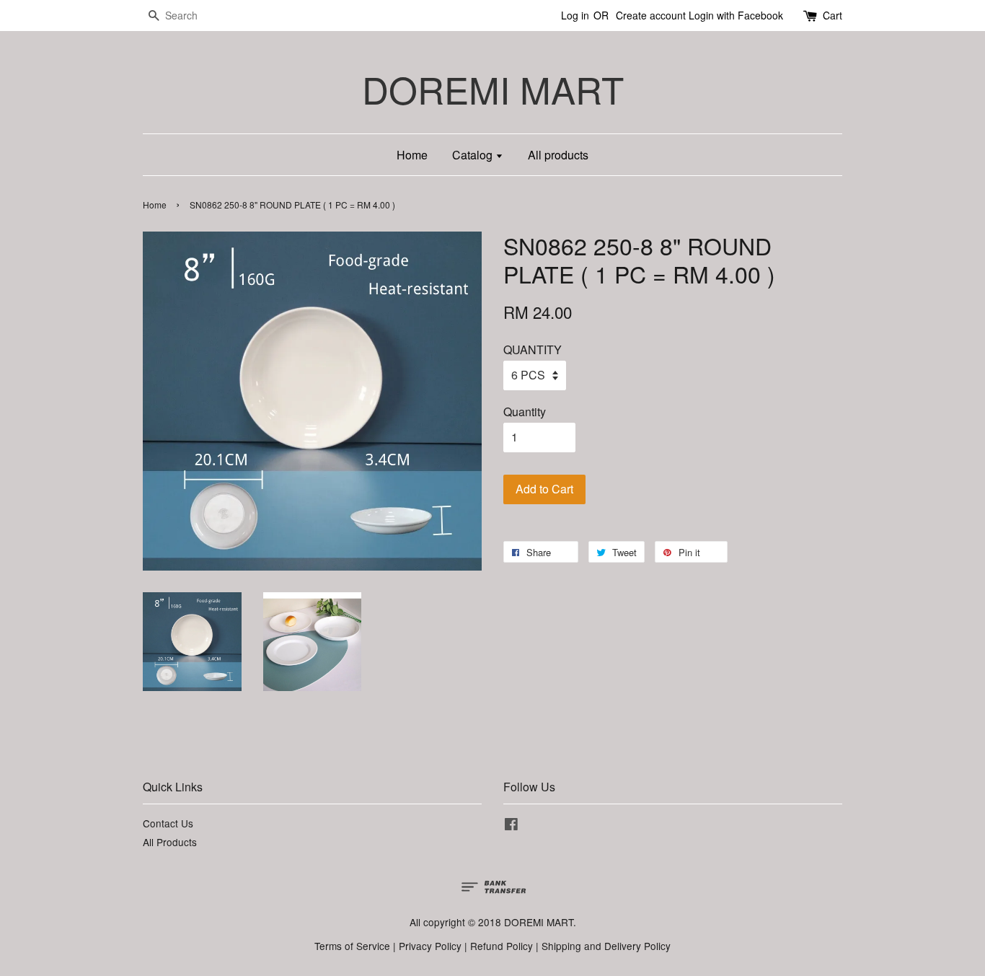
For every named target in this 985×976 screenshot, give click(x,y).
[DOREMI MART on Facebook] (511, 826)
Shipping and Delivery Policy (606, 945)
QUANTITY (532, 349)
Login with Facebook (736, 15)
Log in (575, 15)
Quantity (524, 411)
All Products (170, 842)
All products (558, 154)
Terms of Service (352, 945)
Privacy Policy (430, 945)
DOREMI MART (493, 89)
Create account (651, 15)
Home (412, 154)
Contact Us (168, 823)
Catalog (473, 154)
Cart (832, 15)
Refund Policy (501, 945)
